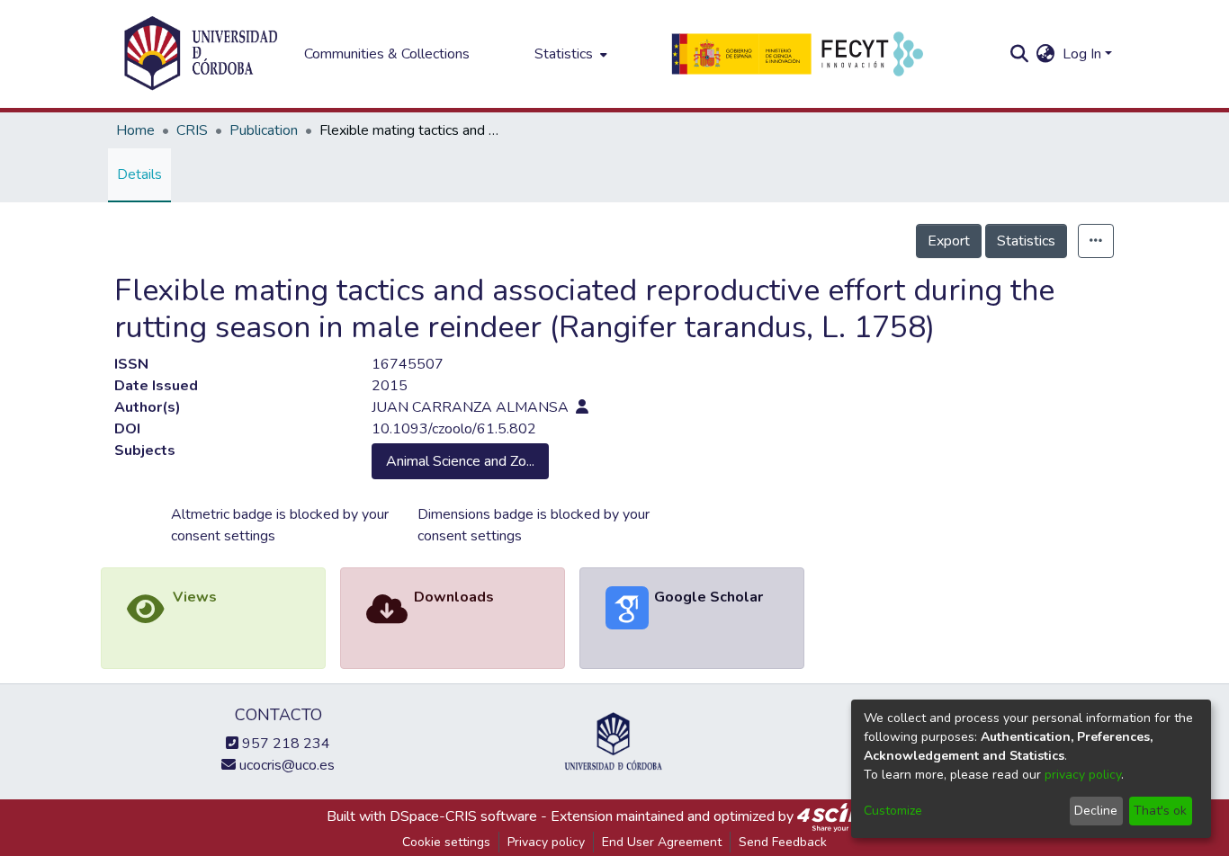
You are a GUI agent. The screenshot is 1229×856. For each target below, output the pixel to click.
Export (949, 241)
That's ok (1160, 810)
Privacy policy (546, 842)
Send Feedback (783, 842)
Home (135, 130)
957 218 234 (284, 743)
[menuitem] (569, 54)
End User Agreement (662, 842)
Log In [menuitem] (1082, 54)
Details (139, 174)
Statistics (1026, 241)
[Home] (200, 54)
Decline (1095, 810)
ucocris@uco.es (285, 765)
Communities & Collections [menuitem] (387, 54)
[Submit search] (1020, 54)
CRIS (192, 130)
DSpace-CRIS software (463, 816)
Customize (893, 810)
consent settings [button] (223, 536)
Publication (263, 130)
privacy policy (1083, 774)
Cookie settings (446, 842)
